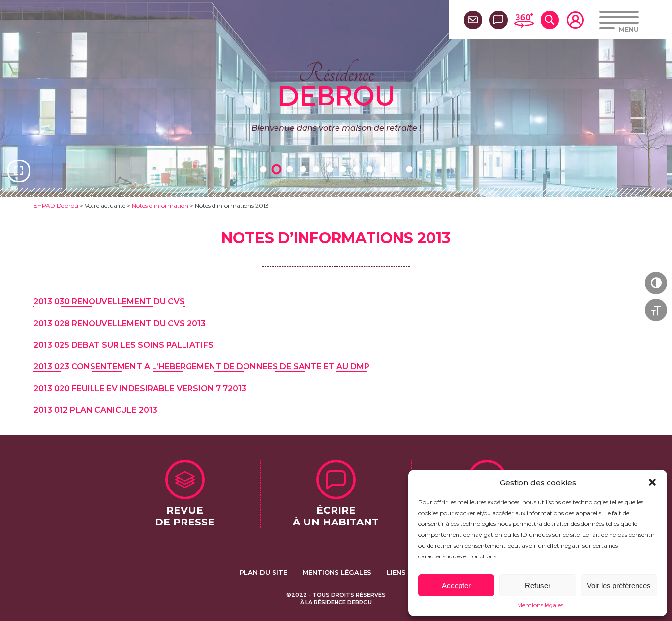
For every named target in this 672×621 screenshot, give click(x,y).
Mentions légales (540, 605)
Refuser (537, 585)
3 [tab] (291, 169)
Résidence (336, 83)
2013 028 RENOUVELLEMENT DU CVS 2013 (119, 323)
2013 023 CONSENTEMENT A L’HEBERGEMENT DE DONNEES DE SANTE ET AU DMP (201, 366)
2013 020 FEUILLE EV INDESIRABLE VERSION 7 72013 (139, 388)
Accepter (456, 585)
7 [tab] (344, 169)
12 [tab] (411, 169)
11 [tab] (397, 169)
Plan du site (263, 572)
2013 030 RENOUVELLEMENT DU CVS (109, 301)
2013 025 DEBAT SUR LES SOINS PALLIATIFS (123, 345)
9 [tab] (371, 169)
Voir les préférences (619, 585)
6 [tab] (331, 169)
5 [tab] (318, 169)
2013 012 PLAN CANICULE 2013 (95, 410)
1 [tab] (265, 169)
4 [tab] (304, 169)
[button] (652, 482)
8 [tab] (358, 169)
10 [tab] (384, 169)
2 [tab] (278, 169)
